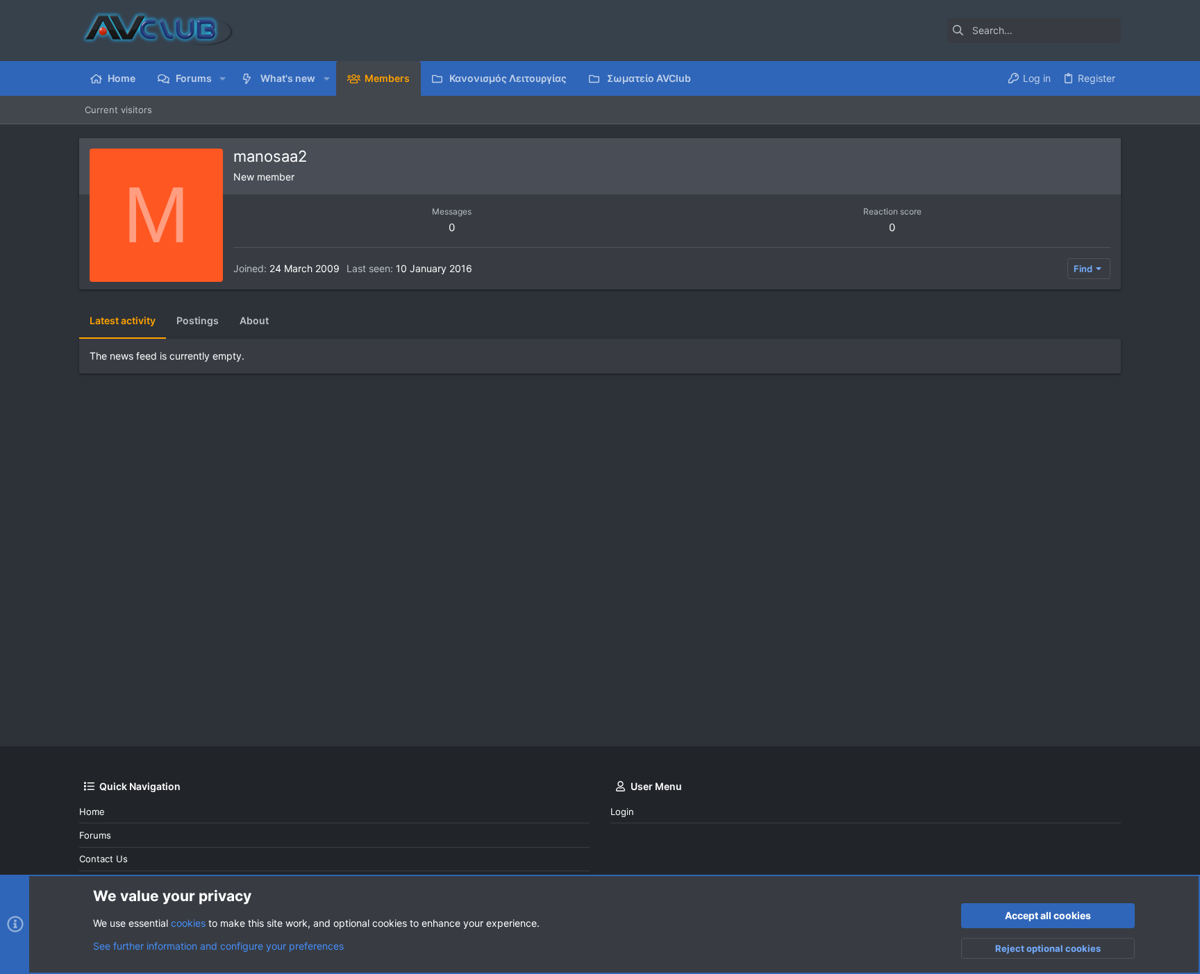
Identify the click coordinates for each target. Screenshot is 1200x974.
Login (622, 811)
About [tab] (254, 320)
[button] (222, 78)
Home (92, 811)
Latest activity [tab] (123, 320)
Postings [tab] (197, 320)
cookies (188, 923)
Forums (95, 835)
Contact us (103, 858)
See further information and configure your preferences (218, 946)
